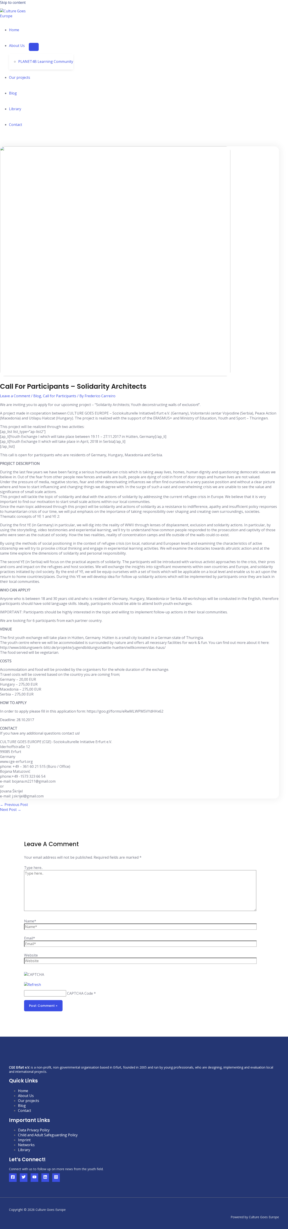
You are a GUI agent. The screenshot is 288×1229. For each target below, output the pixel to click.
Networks (26, 1144)
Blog (13, 93)
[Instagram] (56, 1177)
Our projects (19, 77)
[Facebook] (13, 1177)
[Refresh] (32, 984)
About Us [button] (17, 45)
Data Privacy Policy (34, 1130)
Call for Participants (59, 395)
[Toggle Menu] (34, 47)
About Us (26, 1095)
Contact (15, 124)
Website (31, 955)
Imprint (24, 1139)
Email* (29, 938)
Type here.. (33, 867)
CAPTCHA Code (80, 993)
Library (15, 108)
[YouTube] (34, 1177)
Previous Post (14, 804)
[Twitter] (23, 1177)
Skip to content (13, 2)
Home (14, 29)
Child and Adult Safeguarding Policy (48, 1134)
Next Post (10, 809)
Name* (30, 921)
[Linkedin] (45, 1177)
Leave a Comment (15, 395)
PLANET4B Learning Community (45, 61)
